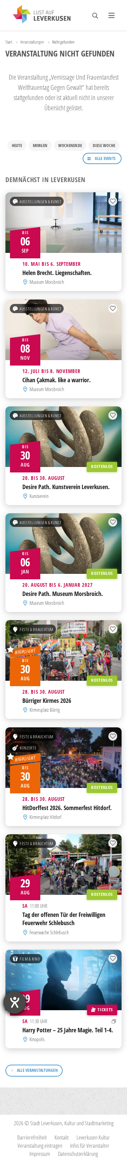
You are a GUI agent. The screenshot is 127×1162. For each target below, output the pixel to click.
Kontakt (62, 1137)
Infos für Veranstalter (89, 1145)
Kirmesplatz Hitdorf (45, 816)
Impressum (39, 1154)
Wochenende (70, 145)
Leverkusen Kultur (93, 1137)
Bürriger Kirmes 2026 (46, 700)
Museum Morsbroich (46, 281)
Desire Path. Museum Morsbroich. (62, 594)
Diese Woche (104, 145)
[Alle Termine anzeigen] (114, 1020)
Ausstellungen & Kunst (40, 201)
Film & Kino (30, 958)
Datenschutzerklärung (78, 1154)
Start (8, 42)
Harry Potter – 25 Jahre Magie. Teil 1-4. (67, 1030)
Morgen (40, 145)
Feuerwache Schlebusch (49, 932)
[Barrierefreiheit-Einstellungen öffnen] (14, 1002)
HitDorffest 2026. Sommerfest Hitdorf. (67, 807)
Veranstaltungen (32, 42)
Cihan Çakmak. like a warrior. (56, 379)
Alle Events (105, 158)
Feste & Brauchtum (37, 629)
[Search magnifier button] (95, 15)
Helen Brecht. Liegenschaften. (57, 273)
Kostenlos (102, 466)
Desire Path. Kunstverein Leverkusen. (66, 487)
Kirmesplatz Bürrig (44, 710)
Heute (17, 145)
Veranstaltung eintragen (40, 1145)
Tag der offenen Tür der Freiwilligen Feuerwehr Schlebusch (63, 918)
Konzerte (28, 747)
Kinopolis (37, 1039)
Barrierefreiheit (32, 1137)
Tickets (105, 1009)
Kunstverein (38, 496)
